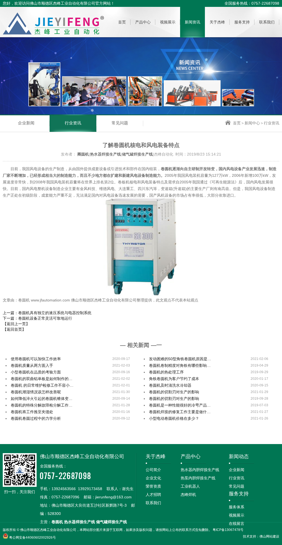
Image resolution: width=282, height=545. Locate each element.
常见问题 (120, 123)
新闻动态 (239, 456)
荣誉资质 (153, 486)
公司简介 (153, 469)
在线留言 (236, 523)
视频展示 (236, 515)
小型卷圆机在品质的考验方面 (36, 372)
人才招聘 (153, 494)
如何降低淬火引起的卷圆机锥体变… (41, 398)
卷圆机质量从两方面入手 (32, 365)
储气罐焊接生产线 (137, 154)
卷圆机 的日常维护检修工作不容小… (42, 385)
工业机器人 (190, 486)
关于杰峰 (156, 456)
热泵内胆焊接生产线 (198, 478)
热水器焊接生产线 (105, 154)
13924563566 (63, 489)
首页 (237, 123)
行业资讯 (73, 123)
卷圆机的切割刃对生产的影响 (174, 392)
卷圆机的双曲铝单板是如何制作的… (41, 378)
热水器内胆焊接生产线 (200, 469)
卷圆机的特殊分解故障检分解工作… (41, 405)
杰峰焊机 (188, 494)
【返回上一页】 (16, 324)
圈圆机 (83, 154)
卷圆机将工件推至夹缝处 (32, 412)
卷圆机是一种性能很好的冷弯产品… (180, 405)
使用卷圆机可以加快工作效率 (36, 359)
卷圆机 (57, 522)
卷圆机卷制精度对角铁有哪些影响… (180, 365)
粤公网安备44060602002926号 (32, 537)
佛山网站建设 (269, 536)
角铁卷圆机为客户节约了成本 (174, 378)
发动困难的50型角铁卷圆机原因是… (180, 359)
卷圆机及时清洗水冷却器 (170, 385)
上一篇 (47, 313)
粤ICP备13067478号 (228, 530)
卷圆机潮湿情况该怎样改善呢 (36, 392)
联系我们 (153, 503)
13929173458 (90, 489)
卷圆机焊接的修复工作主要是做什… (180, 412)
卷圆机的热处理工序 (166, 372)
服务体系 (236, 507)
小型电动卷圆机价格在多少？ (174, 418)
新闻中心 (252, 123)
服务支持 (239, 493)
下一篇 (37, 318)
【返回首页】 (14, 329)
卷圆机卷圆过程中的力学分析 (36, 418)
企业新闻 (26, 123)
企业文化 (153, 478)
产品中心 (190, 456)
